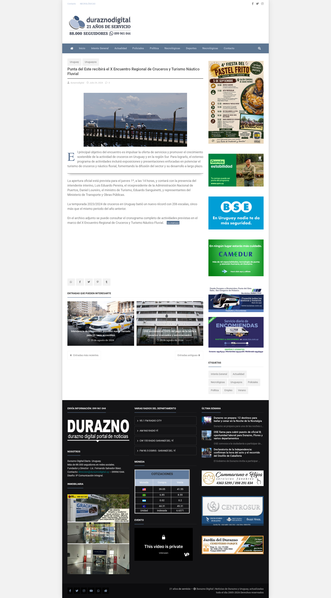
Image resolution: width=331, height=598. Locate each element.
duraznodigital (77, 82)
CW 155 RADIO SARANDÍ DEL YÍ (156, 440)
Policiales (138, 48)
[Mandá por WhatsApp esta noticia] (71, 282)
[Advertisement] (135, 249)
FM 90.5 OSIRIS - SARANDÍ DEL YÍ (157, 450)
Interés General (100, 48)
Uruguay (74, 62)
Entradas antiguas (188, 355)
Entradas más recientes (85, 355)
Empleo (228, 390)
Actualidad (120, 48)
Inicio (82, 48)
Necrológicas (172, 48)
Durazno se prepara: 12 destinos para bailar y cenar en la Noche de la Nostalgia (238, 419)
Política (154, 48)
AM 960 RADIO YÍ (148, 430)
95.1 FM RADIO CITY (150, 420)
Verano (242, 390)
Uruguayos (91, 62)
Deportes (191, 48)
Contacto (71, 4)
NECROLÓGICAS (87, 4)
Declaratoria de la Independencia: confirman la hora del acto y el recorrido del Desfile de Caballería (237, 452)
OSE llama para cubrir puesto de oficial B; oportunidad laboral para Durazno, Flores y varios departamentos (238, 435)
